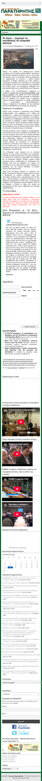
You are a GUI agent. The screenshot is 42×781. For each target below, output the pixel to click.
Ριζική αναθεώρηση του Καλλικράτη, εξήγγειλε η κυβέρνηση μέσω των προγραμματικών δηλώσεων (18, 360)
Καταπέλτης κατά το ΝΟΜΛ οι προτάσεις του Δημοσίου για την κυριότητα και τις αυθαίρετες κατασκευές (21, 596)
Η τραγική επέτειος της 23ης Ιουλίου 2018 (15, 649)
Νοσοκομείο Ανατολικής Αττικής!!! (13, 652)
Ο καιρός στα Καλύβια (9, 758)
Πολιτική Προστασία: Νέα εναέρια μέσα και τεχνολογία (20, 586)
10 (5, 563)
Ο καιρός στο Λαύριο (8, 759)
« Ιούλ (4, 571)
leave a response (12, 368)
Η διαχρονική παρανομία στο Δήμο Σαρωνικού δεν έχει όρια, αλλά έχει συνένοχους (20, 619)
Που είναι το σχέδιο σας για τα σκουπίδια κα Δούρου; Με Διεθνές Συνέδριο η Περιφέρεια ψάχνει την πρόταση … (20, 364)
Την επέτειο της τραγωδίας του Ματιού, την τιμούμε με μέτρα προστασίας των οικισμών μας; (19, 645)
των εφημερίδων (21, 547)
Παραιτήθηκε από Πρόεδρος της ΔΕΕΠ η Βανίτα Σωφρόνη (20, 666)
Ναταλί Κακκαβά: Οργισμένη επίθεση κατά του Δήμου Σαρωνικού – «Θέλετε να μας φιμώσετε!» (19, 672)
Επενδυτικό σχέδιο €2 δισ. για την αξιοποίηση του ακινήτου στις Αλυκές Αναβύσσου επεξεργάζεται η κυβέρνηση (21, 660)
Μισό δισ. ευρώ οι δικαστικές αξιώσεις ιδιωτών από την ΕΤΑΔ (21, 341)
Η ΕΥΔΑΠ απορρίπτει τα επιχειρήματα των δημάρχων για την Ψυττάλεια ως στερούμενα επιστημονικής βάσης (21, 335)
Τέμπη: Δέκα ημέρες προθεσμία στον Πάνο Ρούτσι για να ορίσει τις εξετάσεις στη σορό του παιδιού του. (20, 612)
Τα (9, 547)
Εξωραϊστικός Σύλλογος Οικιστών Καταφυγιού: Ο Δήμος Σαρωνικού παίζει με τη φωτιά (20, 591)
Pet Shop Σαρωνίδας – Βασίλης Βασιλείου (15, 583)
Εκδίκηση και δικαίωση (10, 628)
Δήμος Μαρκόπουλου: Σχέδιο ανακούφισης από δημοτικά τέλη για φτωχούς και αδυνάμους (21, 350)
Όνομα (4, 706)
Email (4, 713)
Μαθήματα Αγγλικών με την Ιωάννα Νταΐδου (16, 607)
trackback (21, 368)
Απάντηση (9, 274)
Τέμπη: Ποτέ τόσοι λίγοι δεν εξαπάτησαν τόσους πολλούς (20, 655)
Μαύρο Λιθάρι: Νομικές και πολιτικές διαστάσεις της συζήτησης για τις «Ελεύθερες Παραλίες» (19, 603)
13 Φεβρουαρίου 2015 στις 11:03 (17, 224)
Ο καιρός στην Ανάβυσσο (9, 756)
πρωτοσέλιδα (13, 547)
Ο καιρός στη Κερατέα (9, 761)
